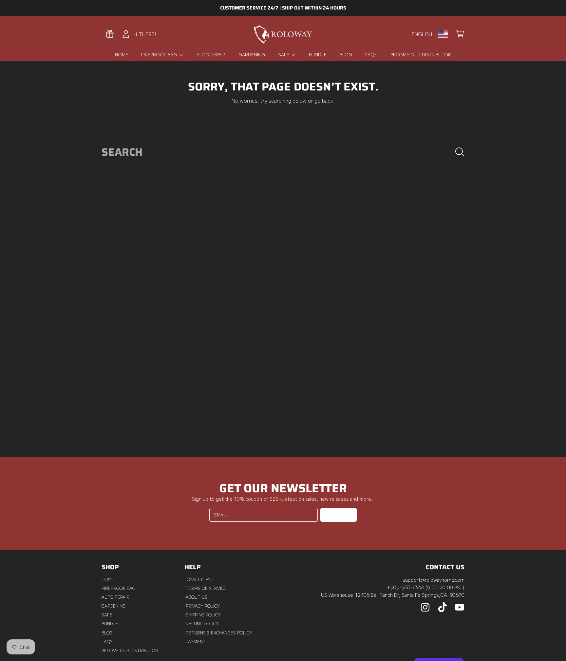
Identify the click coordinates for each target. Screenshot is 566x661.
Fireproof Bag (159, 54)
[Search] (460, 152)
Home (108, 579)
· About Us (195, 597)
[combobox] (283, 152)
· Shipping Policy (202, 615)
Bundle (110, 624)
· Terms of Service (205, 588)
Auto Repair (115, 597)
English (422, 33)
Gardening (113, 606)
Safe (284, 54)
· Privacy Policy (202, 606)
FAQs (107, 642)
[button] (460, 34)
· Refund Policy (201, 624)
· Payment (195, 642)
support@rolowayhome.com (433, 579)
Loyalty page (199, 579)
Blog (107, 633)
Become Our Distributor (130, 650)
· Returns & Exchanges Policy (218, 633)
